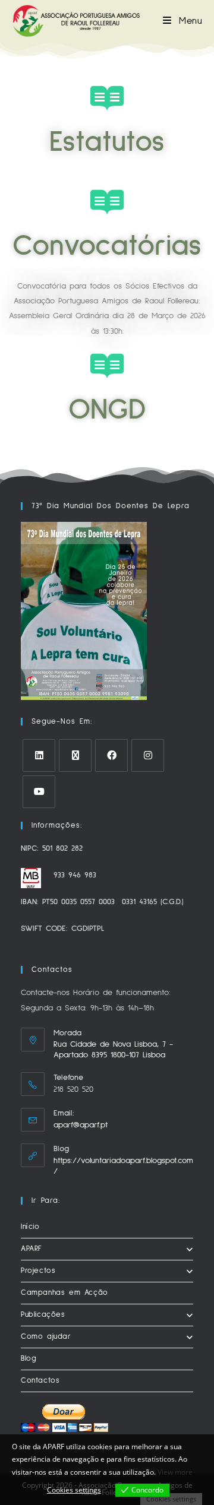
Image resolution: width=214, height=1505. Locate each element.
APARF (31, 1249)
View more (175, 1472)
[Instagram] (147, 755)
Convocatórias (107, 246)
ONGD (107, 410)
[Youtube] (39, 791)
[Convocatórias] (107, 202)
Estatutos (107, 142)
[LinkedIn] (39, 755)
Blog (28, 1359)
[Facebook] (111, 755)
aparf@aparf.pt (81, 1125)
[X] (75, 755)
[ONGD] (107, 366)
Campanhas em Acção (64, 1293)
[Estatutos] (107, 98)
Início (30, 1227)
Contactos (40, 1380)
